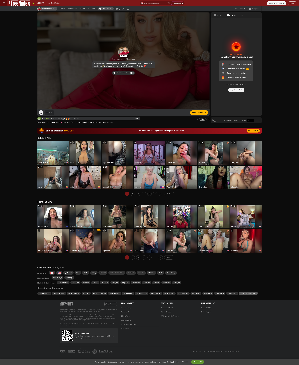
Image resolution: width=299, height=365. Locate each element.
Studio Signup (166, 312)
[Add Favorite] (41, 112)
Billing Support (206, 312)
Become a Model (167, 308)
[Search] (168, 3)
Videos (72, 9)
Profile (62, 9)
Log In (292, 3)
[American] (59, 273)
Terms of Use (125, 312)
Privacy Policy (126, 308)
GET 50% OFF (253, 130)
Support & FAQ (206, 308)
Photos (84, 9)
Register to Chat (236, 90)
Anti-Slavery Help (127, 328)
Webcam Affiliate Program (170, 316)
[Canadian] (52, 273)
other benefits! (240, 84)
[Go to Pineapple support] (94, 351)
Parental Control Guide (128, 324)
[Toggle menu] (3, 3)
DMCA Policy (125, 316)
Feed (93, 9)
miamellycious (44, 267)
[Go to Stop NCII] (106, 351)
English (108, 304)
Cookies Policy (126, 320)
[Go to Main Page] (19, 3)
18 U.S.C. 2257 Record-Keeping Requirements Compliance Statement (216, 351)
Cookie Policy (172, 362)
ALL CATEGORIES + (248, 293)
